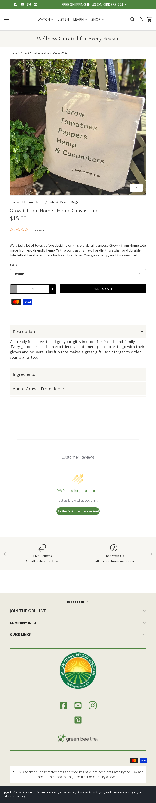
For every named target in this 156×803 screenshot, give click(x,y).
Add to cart (103, 289)
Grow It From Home (27, 202)
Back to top (76, 602)
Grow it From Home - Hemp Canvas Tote (44, 53)
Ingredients (24, 374)
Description (24, 331)
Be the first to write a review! (78, 511)
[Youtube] (22, 4)
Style (13, 265)
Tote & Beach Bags (63, 202)
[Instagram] (29, 4)
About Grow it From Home (38, 388)
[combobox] (132, 19)
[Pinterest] (35, 4)
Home (13, 53)
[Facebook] (15, 4)
